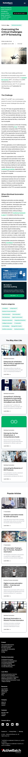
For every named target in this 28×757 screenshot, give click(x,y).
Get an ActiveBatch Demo (7, 644)
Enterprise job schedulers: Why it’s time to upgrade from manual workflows (14, 363)
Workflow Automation (7, 329)
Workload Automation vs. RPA (8, 678)
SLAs (15, 127)
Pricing (3, 652)
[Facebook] (17, 724)
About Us (3, 702)
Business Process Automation (9, 311)
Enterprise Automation (7, 320)
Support (3, 715)
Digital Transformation (17, 317)
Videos (3, 693)
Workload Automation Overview (9, 674)
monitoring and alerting (7, 169)
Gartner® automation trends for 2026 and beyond (13, 515)
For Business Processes (7, 659)
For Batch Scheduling (6, 663)
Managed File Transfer (17, 326)
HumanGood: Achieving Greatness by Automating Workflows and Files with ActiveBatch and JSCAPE (13, 399)
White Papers (4, 690)
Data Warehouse (6, 317)
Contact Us (4, 731)
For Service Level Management (9, 661)
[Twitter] (7, 724)
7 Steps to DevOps (5, 681)
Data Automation (16, 314)
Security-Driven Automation (8, 675)
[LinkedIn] (2, 724)
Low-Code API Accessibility (8, 649)
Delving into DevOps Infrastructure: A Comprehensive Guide (11, 435)
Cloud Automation (6, 314)
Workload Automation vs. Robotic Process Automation (14, 619)
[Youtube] (12, 724)
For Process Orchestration (7, 662)
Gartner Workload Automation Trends (10, 680)
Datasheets (4, 691)
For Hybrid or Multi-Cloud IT (8, 665)
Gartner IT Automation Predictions (9, 677)
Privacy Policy (12, 731)
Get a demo (13, 295)
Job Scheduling (5, 326)
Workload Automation (16, 25)
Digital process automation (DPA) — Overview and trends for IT (13, 585)
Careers (3, 705)
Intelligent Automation (7, 323)
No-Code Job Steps (6, 647)
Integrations (4, 650)
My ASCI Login (4, 712)
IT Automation (17, 323)
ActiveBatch (9, 242)
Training (3, 714)
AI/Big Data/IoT (13, 308)
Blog (8, 25)
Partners (3, 703)
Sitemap (21, 731)
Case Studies (4, 689)
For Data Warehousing (6, 666)
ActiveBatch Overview (6, 646)
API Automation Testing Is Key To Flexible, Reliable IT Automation (13, 550)
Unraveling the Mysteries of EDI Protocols (13, 469)
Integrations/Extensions (20, 320)
